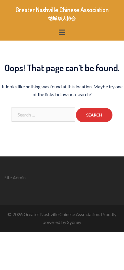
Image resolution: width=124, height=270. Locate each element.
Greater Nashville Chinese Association (62, 10)
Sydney (74, 222)
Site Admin (15, 177)
